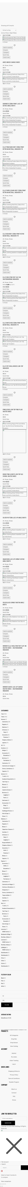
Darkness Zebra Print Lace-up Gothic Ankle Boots (12, 105)
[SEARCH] (24, 1167)
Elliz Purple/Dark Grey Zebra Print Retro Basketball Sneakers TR (14, 191)
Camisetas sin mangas (8, 766)
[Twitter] (11, 1104)
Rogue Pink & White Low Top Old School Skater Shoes (13, 475)
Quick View (6, 55)
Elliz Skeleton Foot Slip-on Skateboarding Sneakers (12, 278)
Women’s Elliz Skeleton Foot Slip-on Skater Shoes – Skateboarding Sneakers (14, 648)
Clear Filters (13, 33)
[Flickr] (24, 1104)
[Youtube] (16, 1104)
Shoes (11, 65)
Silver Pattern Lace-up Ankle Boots (14, 518)
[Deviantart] (20, 1104)
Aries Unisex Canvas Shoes (11, 62)
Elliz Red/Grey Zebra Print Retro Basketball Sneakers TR (13, 235)
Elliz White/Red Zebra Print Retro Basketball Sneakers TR (14, 324)
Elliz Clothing (16, 1126)
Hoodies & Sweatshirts (8, 779)
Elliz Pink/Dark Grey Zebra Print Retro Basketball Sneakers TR (13, 148)
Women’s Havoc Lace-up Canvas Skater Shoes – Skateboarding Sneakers (13, 689)
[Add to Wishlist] (15, 45)
